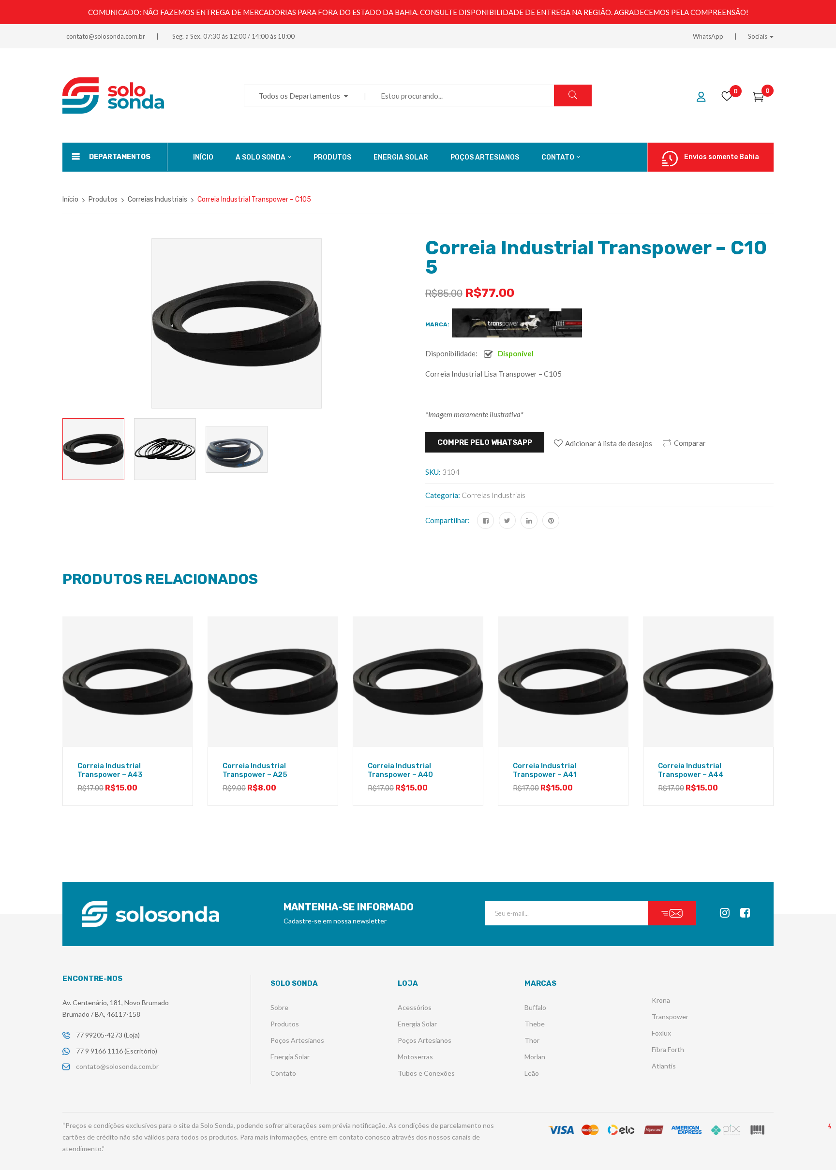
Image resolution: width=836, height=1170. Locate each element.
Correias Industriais (157, 199)
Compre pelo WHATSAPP (484, 442)
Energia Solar (290, 1057)
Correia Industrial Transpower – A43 (110, 770)
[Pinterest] (550, 520)
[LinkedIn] (529, 520)
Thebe (534, 1024)
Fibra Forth (668, 1049)
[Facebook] (485, 520)
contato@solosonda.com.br (105, 36)
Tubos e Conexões (426, 1073)
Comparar (690, 443)
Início (70, 199)
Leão (531, 1073)
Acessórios (415, 1007)
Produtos (103, 199)
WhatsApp (708, 36)
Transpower (670, 1016)
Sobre (279, 1007)
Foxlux (661, 1033)
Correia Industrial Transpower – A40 (400, 770)
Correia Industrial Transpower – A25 (255, 770)
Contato (283, 1073)
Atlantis (664, 1066)
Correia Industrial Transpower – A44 (691, 770)
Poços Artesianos (297, 1040)
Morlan (534, 1057)
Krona (661, 1000)
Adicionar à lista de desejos (608, 443)
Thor (531, 1040)
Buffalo (535, 1007)
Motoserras (415, 1057)
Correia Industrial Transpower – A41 (545, 770)
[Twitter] (507, 520)
